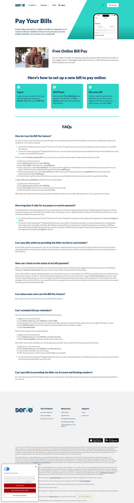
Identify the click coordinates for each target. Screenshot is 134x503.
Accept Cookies (20, 485)
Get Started (113, 5)
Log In (63, 5)
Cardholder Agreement (107, 472)
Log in (20, 319)
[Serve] (20, 5)
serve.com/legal (110, 218)
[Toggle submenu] (36, 5)
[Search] (103, 5)
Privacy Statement (84, 481)
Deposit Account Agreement (41, 462)
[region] (20, 482)
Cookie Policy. (28, 481)
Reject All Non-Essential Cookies (20, 490)
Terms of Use (53, 496)
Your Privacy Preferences (84, 496)
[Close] (36, 467)
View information (55, 477)
